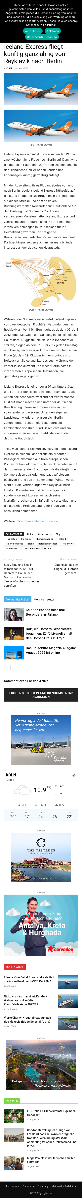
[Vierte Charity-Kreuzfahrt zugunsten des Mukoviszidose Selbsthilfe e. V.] (68, 1023)
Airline (30, 534)
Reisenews (68, 543)
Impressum (12, 1186)
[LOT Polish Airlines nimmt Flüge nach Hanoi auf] (14, 1116)
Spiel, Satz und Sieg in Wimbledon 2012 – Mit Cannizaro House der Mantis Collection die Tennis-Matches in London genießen (21, 575)
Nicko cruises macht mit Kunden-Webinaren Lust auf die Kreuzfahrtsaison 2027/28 (25, 1000)
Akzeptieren (33, 31)
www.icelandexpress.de (41, 521)
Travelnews (12, 548)
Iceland (62, 538)
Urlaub (48, 548)
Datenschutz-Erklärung (35, 1186)
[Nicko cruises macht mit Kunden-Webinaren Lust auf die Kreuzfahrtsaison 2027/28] (68, 1001)
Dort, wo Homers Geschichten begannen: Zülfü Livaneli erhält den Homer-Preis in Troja (49, 633)
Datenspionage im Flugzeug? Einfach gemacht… (66, 569)
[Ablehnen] (77, 21)
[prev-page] (6, 667)
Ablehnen (53, 31)
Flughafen (11, 538)
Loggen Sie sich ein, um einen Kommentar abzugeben (41, 694)
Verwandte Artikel (17, 599)
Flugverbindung (45, 538)
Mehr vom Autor (44, 599)
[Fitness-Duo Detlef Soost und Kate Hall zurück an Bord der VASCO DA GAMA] (68, 982)
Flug (58, 534)
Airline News (45, 534)
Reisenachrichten (48, 543)
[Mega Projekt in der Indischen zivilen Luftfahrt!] (14, 1163)
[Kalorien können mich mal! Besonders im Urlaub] (14, 614)
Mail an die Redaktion (64, 1186)
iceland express (14, 543)
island (30, 543)
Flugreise (26, 538)
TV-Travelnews (31, 548)
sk (10, 67)
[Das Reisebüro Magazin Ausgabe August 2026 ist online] (14, 652)
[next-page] (12, 667)
